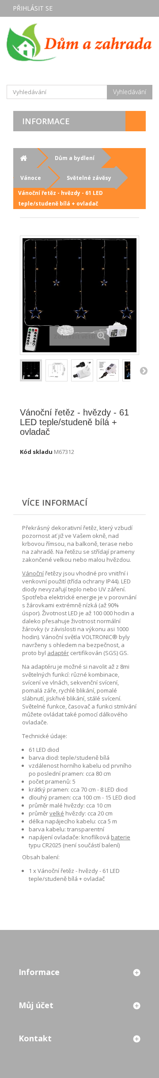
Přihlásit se (33, 8)
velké (56, 813)
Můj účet (36, 1005)
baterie (120, 837)
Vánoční (33, 573)
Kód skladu (36, 452)
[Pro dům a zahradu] (79, 42)
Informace (46, 121)
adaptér (58, 653)
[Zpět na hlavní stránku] (23, 158)
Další (143, 370)
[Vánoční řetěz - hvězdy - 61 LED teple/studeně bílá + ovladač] (56, 370)
